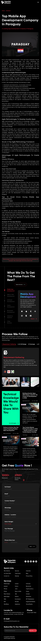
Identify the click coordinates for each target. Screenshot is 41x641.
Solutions (8, 10)
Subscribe (32, 630)
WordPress (6, 604)
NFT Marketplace (30, 599)
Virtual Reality (29, 604)
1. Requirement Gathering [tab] (9, 344)
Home (3, 10)
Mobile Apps (7, 583)
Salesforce (17, 604)
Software (28, 583)
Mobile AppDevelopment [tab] (11, 290)
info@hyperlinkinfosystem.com (11, 621)
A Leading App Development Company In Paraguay (17, 28)
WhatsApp (8, 507)
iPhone (5, 588)
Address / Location (10, 514)
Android (5, 586)
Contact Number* (10, 501)
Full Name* (8, 487)
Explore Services (19, 284)
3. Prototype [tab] (31, 344)
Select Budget (9, 521)
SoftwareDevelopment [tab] (11, 300)
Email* (6, 494)
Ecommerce (18, 599)
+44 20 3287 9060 (31, 612)
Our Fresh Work (7, 573)
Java (16, 588)
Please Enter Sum (10, 540)
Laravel (16, 583)
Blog (27, 573)
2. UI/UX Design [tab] (22, 344)
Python (16, 586)
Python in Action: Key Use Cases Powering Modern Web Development (10, 429)
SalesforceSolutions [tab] (10, 316)
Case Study (17, 573)
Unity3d (28, 594)
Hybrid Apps (7, 596)
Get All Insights (13, 423)
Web (5, 599)
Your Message (9, 528)
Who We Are (7, 570)
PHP (5, 601)
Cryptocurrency (29, 588)
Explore (33, 318)
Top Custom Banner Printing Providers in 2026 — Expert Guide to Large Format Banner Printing (30, 430)
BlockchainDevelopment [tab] (11, 311)
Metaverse (28, 596)
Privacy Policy (29, 576)
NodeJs (17, 596)
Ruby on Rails (18, 591)
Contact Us (6, 576)
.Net (16, 594)
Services (17, 570)
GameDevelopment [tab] (11, 306)
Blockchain (28, 586)
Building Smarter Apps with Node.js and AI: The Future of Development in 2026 (30, 395)
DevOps (17, 601)
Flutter (5, 591)
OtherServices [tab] (9, 322)
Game (27, 591)
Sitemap (17, 576)
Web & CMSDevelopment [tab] (11, 295)
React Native (7, 594)
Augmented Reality (30, 601)
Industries (28, 570)
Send (31, 546)
